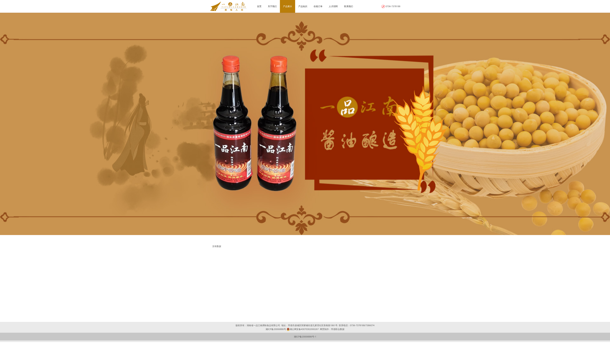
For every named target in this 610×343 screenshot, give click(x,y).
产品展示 (287, 6)
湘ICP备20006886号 (276, 329)
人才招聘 (333, 6)
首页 (259, 6)
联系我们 (348, 6)
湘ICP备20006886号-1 (305, 336)
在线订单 (318, 6)
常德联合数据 (337, 329)
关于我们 (272, 6)
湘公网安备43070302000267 (304, 329)
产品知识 (302, 6)
